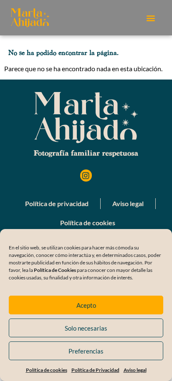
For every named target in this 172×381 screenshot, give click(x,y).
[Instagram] (86, 175)
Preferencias (86, 351)
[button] (150, 18)
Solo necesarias (86, 328)
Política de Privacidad (95, 370)
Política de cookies (46, 370)
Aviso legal (135, 370)
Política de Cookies (55, 270)
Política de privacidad (57, 203)
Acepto (86, 305)
